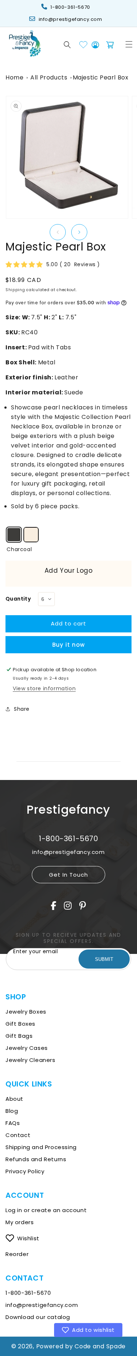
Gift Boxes (20, 1024)
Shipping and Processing (41, 1147)
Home (14, 77)
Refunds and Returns (35, 1159)
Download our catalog (37, 1317)
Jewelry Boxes (25, 1011)
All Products (48, 77)
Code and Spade (100, 1346)
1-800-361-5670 (70, 7)
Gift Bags (19, 1036)
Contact (17, 1135)
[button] (67, 45)
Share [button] (22, 709)
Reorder (16, 1254)
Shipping (15, 290)
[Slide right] (79, 232)
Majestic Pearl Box (101, 77)
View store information (44, 688)
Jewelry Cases (26, 1048)
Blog (11, 1111)
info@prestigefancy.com (70, 19)
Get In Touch (68, 874)
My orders (19, 1222)
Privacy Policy (24, 1171)
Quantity (18, 598)
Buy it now (68, 645)
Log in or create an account (46, 1210)
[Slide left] (58, 232)
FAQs (12, 1123)
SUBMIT (104, 959)
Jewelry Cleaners (30, 1060)
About (14, 1099)
